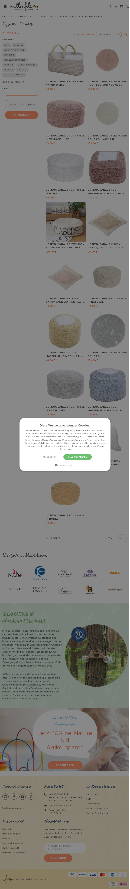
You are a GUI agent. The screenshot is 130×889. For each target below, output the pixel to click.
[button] (65, 465)
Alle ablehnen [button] (49, 457)
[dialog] (65, 444)
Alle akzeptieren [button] (77, 457)
